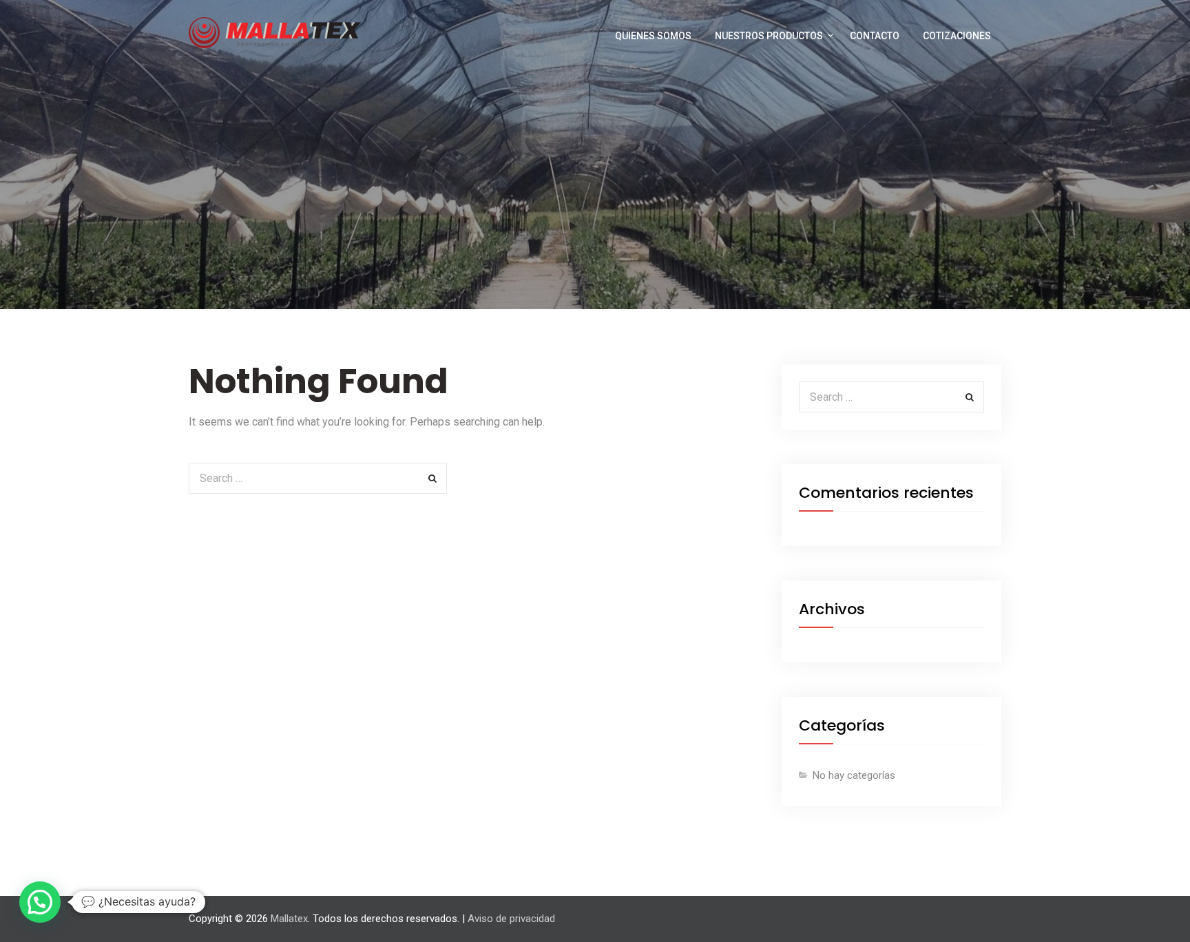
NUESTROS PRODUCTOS (769, 35)
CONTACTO (874, 35)
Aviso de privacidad (511, 918)
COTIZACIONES (957, 35)
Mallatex (289, 918)
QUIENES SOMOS (653, 35)
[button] (40, 902)
